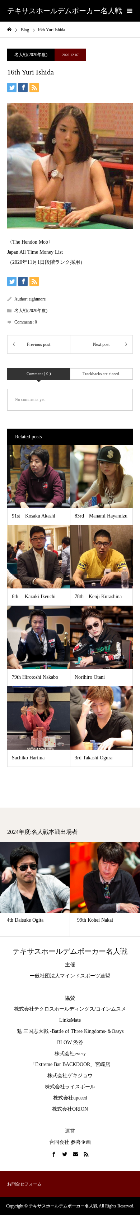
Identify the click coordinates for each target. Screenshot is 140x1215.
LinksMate (70, 1020)
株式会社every (70, 1053)
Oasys (117, 1031)
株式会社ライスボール (70, 1086)
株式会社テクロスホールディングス (54, 1009)
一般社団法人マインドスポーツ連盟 (70, 976)
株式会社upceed (70, 1098)
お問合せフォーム (24, 1184)
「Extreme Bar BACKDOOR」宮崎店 (70, 1064)
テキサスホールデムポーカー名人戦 (64, 11)
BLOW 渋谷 (70, 1042)
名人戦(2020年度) (30, 54)
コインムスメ (111, 1009)
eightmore (37, 299)
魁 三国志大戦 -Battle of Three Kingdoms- (62, 1031)
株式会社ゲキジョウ (70, 1075)
